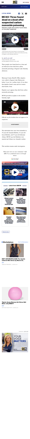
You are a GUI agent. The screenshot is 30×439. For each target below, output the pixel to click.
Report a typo (6, 231)
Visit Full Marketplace (23, 242)
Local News (6, 13)
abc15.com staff (8, 58)
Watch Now (25, 2)
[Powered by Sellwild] (26, 331)
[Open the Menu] (2, 2)
